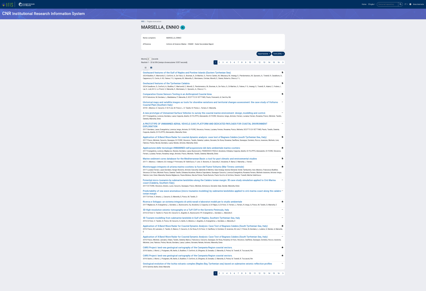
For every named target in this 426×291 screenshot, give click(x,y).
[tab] (145, 67)
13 (264, 62)
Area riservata (418, 4)
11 (255, 62)
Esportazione (263, 54)
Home (364, 4)
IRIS (142, 21)
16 (279, 62)
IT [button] (405, 4)
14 (269, 62)
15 (274, 62)
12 (259, 62)
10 (250, 62)
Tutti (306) (277, 54)
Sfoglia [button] (371, 4)
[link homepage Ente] (27, 4)
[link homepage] (8, 4)
